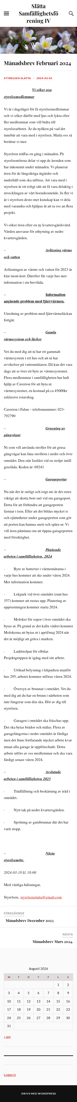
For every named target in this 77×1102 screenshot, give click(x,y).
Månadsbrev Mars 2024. (53, 941)
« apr (7, 1037)
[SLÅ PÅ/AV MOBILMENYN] (6, 13)
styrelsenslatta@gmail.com (41, 897)
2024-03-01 (44, 78)
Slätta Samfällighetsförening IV (38, 13)
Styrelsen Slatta (17, 78)
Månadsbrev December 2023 (28, 920)
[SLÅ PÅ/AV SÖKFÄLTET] (70, 13)
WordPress (47, 1093)
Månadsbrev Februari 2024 (37, 62)
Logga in (10, 1075)
